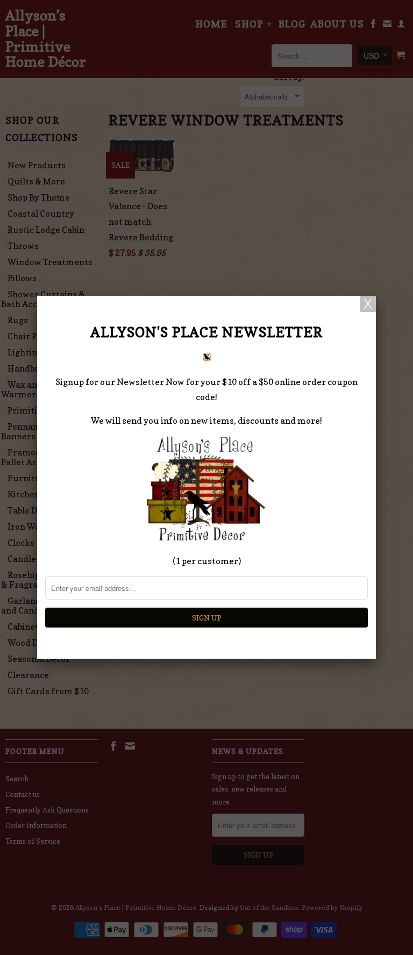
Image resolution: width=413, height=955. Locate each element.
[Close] (368, 304)
